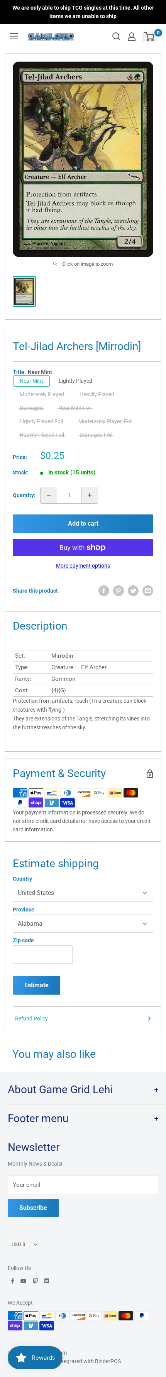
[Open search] (116, 36)
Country (22, 878)
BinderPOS (108, 1361)
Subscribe (33, 1207)
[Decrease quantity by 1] (49, 495)
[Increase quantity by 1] (89, 495)
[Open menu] (14, 36)
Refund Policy (31, 1018)
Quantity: (24, 495)
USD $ (18, 1244)
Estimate (36, 985)
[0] (149, 37)
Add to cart (83, 523)
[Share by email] (147, 590)
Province (23, 909)
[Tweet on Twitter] (133, 590)
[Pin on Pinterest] (118, 590)
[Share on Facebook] (103, 590)
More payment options (83, 566)
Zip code (23, 940)
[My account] (132, 36)
